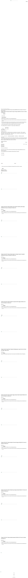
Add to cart (6, 127)
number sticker (13, 133)
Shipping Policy (3, 567)
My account (16, 564)
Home (2, 108)
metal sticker (2, 133)
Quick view (2, 219)
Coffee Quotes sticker (10, 132)
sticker (12, 134)
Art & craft (4, 108)
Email (15, 163)
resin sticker (18, 133)
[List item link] (7, 559)
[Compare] (2, 205)
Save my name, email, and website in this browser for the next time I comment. (12, 166)
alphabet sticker (5, 132)
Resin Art (8, 108)
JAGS (21, 132)
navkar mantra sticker (7, 133)
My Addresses (16, 567)
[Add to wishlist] (2, 215)
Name (2, 163)
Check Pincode (4, 117)
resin (15, 133)
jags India (24, 132)
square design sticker (8, 134)
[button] (2, 217)
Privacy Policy (2, 564)
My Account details (17, 568)
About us (16, 553)
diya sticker (18, 132)
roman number (22, 133)
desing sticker (15, 132)
